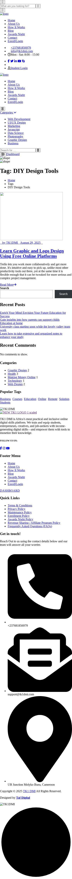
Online (42, 399)
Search (4, 288)
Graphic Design (17, 139)
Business (13, 143)
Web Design (15, 384)
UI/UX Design (17, 122)
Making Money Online (22, 377)
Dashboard (13, 154)
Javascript (14, 129)
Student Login (19, 68)
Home (11, 20)
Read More (7, 284)
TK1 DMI (29, 791)
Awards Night (16, 34)
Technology (15, 380)
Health (12, 373)
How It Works (16, 27)
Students (5, 402)
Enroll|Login (15, 41)
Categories (7, 112)
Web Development (19, 119)
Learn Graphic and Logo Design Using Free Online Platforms (32, 253)
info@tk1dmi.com (22, 51)
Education (30, 399)
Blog (11, 30)
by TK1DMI (10, 242)
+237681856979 (21, 47)
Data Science (16, 133)
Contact (12, 37)
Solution (64, 399)
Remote (52, 399)
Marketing (14, 126)
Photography (15, 136)
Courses (17, 399)
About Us (14, 23)
